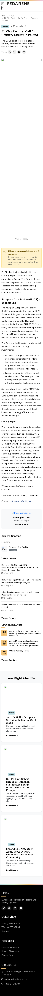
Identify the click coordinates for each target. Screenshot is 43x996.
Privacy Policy (8, 955)
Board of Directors (10, 951)
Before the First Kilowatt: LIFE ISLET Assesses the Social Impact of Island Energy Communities (19, 567)
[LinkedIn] (15, 908)
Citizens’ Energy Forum (19, 651)
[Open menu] (9, 8)
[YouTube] (21, 908)
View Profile (21, 524)
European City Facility (18, 547)
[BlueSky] (3, 908)
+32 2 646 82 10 (12, 984)
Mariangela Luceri (21, 518)
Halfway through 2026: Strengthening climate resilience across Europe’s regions (21, 581)
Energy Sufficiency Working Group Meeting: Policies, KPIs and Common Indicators (25, 633)
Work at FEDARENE (11, 927)
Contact (5, 931)
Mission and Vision (10, 948)
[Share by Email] (24, 52)
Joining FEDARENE (10, 924)
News (11, 16)
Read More (12, 736)
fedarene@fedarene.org (15, 979)
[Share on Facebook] (14, 52)
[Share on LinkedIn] (19, 52)
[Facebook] (9, 908)
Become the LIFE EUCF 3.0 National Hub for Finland (20, 606)
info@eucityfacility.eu (21, 501)
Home (3, 16)
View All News (7, 618)
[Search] (3, 8)
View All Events (8, 660)
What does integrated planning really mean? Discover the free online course (20, 593)
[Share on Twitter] (10, 52)
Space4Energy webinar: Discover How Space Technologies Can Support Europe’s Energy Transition (24, 643)
